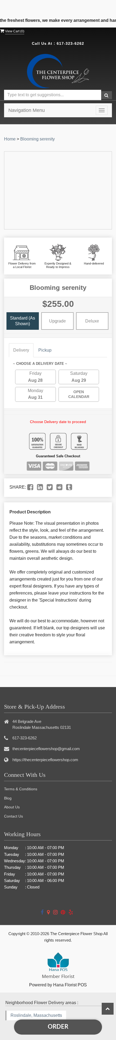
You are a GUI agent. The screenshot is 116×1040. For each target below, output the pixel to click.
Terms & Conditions (20, 789)
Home (10, 139)
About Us (12, 807)
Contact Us (13, 816)
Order (58, 1027)
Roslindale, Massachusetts (36, 1015)
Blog (8, 798)
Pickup (45, 350)
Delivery (21, 350)
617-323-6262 (70, 43)
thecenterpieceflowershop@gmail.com (46, 748)
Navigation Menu (26, 110)
